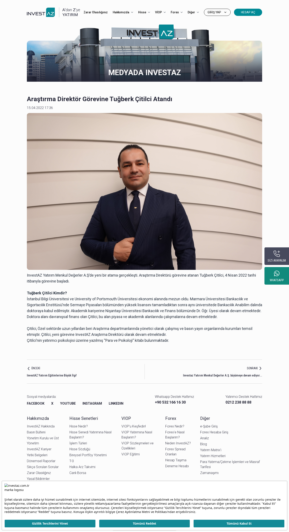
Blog (203, 444)
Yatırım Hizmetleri (213, 456)
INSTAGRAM (92, 403)
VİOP (158, 12)
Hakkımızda (121, 12)
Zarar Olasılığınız (96, 12)
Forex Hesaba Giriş (214, 432)
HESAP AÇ (248, 12)
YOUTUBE (68, 403)
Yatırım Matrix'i (210, 450)
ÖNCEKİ (35, 368)
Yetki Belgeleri (37, 455)
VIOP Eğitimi (130, 454)
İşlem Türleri (78, 443)
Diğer (191, 12)
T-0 (71, 461)
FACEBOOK (35, 403)
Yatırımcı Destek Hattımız (244, 397)
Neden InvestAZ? (178, 443)
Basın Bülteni (36, 432)
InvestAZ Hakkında (41, 426)
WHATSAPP (277, 280)
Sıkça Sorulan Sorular (43, 467)
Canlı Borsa (77, 473)
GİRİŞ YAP (214, 12)
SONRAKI (252, 368)
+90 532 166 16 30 (170, 402)
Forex (175, 12)
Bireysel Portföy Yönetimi (88, 455)
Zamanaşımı (209, 473)
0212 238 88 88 (238, 402)
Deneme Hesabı (177, 466)
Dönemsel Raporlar (41, 461)
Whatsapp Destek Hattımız (174, 397)
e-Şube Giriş (209, 426)
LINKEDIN (116, 403)
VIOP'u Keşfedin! (133, 426)
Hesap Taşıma (175, 460)
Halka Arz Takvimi (82, 467)
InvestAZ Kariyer (39, 449)
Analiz (204, 438)
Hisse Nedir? (78, 426)
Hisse (142, 12)
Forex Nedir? (174, 426)
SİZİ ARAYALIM (277, 260)
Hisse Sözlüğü (79, 449)
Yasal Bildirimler (38, 479)
